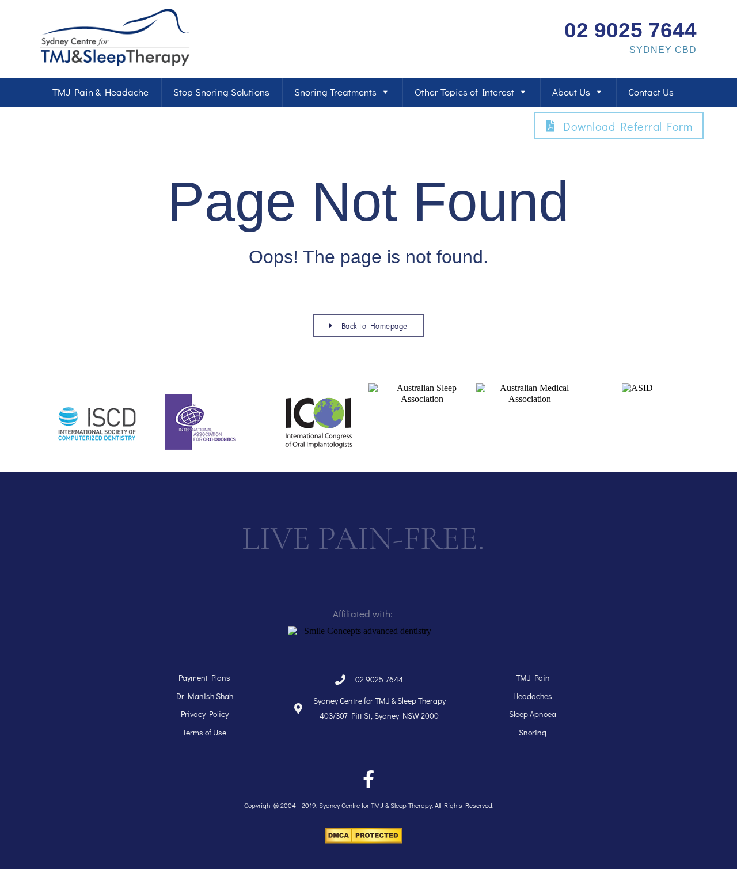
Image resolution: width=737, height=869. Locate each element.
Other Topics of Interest (464, 91)
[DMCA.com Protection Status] (363, 840)
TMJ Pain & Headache (100, 91)
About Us (571, 91)
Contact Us (651, 91)
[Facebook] (368, 779)
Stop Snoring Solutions (221, 91)
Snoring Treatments (335, 91)
